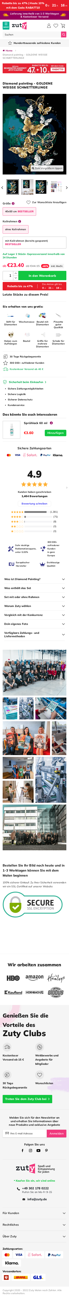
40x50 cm (19, 211)
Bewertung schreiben (34, 503)
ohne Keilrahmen (15, 229)
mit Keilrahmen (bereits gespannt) (26, 242)
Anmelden (57, 1133)
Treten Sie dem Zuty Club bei (25, 1099)
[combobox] (32, 34)
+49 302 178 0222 (35, 1188)
